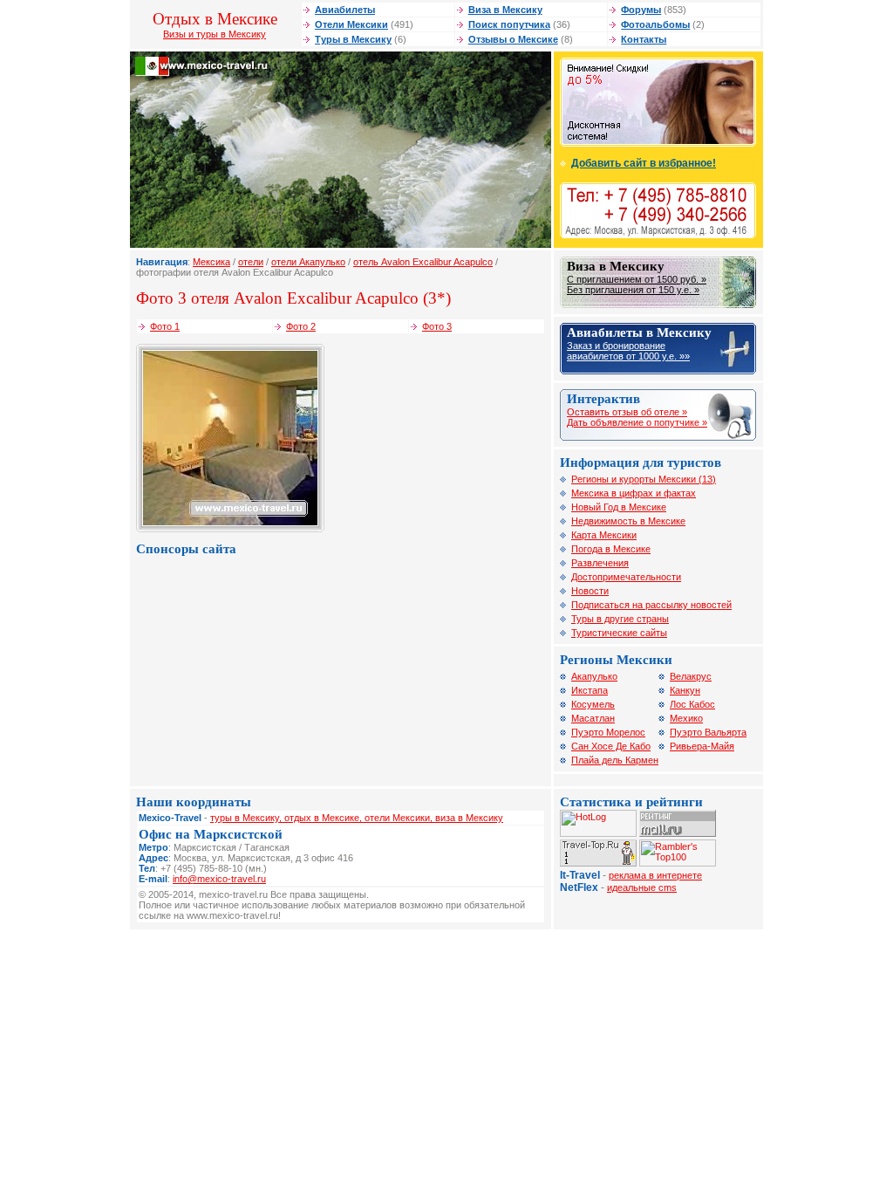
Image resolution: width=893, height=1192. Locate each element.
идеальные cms (642, 887)
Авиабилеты (345, 9)
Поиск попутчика (509, 24)
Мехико (686, 718)
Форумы (641, 9)
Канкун (685, 690)
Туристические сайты (619, 632)
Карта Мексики (604, 535)
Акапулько (594, 676)
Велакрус (691, 676)
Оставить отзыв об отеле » (627, 412)
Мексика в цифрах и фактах (633, 493)
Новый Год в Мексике (618, 507)
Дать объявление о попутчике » (637, 422)
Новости (590, 591)
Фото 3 (437, 326)
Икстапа (589, 690)
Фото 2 (301, 326)
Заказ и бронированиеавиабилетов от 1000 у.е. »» (628, 350)
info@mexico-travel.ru (219, 878)
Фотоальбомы (655, 24)
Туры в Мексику (353, 39)
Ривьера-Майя (702, 746)
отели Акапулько (308, 262)
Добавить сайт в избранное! (643, 163)
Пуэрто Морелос (608, 732)
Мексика (211, 262)
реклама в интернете (655, 875)
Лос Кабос (692, 704)
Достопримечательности (626, 577)
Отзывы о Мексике (513, 39)
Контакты (643, 39)
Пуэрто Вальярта (708, 732)
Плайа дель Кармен (614, 760)
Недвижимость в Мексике (628, 521)
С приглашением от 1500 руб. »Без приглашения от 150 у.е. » (636, 284)
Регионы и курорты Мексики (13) (643, 479)
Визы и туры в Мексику (214, 34)
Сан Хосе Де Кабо (611, 746)
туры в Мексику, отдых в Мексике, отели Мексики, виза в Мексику (356, 817)
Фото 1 (165, 326)
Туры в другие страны (620, 618)
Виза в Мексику (505, 9)
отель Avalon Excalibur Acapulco (423, 262)
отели (250, 262)
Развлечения (600, 563)
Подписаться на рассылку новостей (651, 604)
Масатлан (593, 718)
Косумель (593, 704)
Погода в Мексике (611, 549)
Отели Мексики (351, 24)
